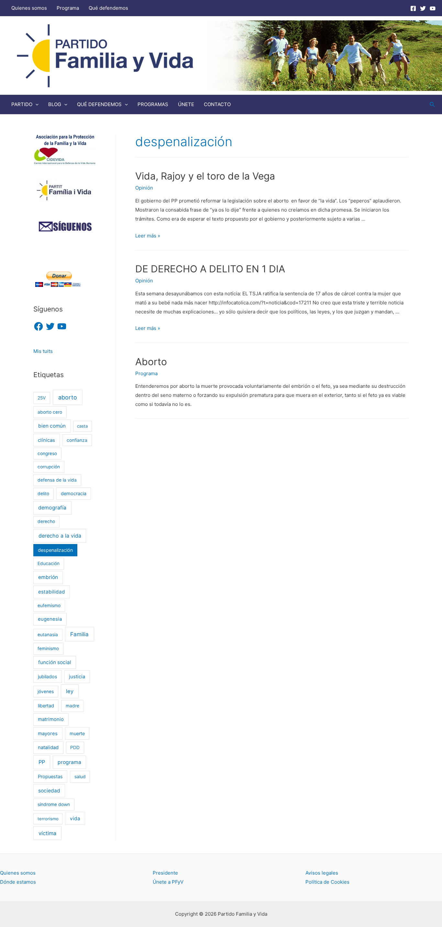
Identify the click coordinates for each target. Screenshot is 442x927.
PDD (75, 747)
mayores (48, 733)
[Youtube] (433, 8)
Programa (68, 8)
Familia (79, 634)
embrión (48, 577)
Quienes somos (29, 8)
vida (75, 818)
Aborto (151, 361)
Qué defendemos (108, 8)
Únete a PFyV (168, 882)
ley (69, 691)
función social (54, 662)
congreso (47, 453)
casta (82, 426)
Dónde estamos (18, 882)
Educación (49, 563)
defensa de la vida (57, 480)
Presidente (165, 873)
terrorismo (48, 818)
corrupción (49, 466)
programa (69, 762)
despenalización (55, 550)
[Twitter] (423, 8)
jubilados (47, 676)
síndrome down (54, 804)
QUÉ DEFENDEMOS (99, 104)
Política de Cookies (327, 882)
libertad (46, 705)
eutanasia (48, 634)
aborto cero (50, 412)
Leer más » (147, 236)
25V (42, 397)
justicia (77, 677)
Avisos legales (321, 873)
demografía (52, 508)
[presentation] (35, 104)
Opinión (144, 188)
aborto (67, 397)
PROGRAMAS (153, 104)
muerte (77, 733)
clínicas (46, 440)
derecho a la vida (60, 535)
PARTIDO (21, 104)
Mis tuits (43, 351)
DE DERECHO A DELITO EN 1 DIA (210, 269)
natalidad (48, 747)
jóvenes (46, 691)
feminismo (48, 648)
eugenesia (50, 619)
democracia (73, 493)
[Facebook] (413, 8)
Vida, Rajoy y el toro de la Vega (205, 176)
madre (72, 705)
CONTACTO (217, 104)
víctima (47, 833)
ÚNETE (186, 104)
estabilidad (51, 592)
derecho (46, 521)
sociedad (49, 791)
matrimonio (51, 719)
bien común (52, 426)
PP (42, 762)
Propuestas (50, 776)
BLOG (54, 104)
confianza (77, 440)
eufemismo (49, 605)
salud (80, 776)
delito (43, 493)
